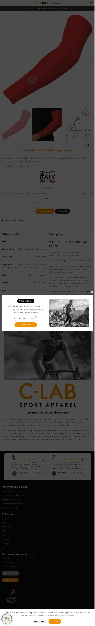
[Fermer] (92, 292)
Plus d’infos (40, 621)
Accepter (54, 621)
